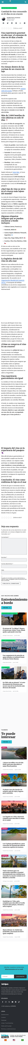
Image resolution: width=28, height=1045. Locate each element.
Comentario (5, 537)
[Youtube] (12, 1002)
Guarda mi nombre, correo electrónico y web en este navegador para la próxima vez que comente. (14, 579)
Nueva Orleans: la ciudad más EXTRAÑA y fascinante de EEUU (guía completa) (13, 931)
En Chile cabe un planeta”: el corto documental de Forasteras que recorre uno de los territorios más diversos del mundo (14, 685)
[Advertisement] (14, 306)
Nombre (4, 557)
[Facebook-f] (2, 1002)
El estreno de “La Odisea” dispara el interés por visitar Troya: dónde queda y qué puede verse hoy (14, 630)
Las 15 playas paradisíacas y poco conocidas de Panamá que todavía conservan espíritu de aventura (14, 845)
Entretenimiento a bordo (9, 8)
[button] (2, 2)
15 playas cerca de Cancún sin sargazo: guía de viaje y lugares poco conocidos (13, 791)
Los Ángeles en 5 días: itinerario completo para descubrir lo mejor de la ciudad (14, 818)
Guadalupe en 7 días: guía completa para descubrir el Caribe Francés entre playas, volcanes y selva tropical (14, 903)
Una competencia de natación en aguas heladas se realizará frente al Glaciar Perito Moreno (13, 657)
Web (2, 570)
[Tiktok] (19, 1002)
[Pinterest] (15, 1002)
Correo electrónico (7, 563)
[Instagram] (6, 1002)
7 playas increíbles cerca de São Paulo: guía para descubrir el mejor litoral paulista (13, 764)
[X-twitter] (9, 1002)
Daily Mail (16, 172)
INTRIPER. (13, 1006)
